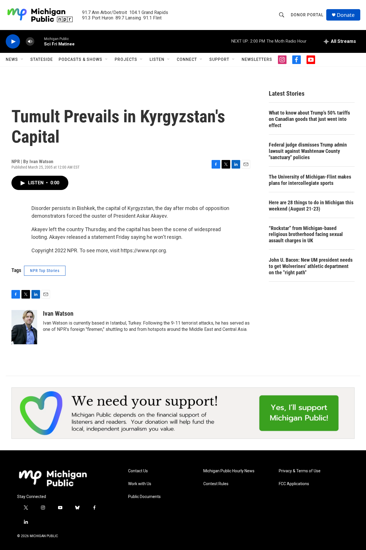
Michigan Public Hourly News (228, 471)
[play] (12, 41)
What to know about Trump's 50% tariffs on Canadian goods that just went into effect (309, 119)
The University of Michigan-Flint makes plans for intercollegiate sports (310, 180)
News (12, 59)
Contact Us (138, 471)
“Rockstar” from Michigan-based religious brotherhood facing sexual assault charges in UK (306, 234)
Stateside (41, 59)
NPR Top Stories (44, 270)
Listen (157, 59)
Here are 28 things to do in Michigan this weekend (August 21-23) (311, 205)
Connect (187, 59)
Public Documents (144, 497)
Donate (346, 15)
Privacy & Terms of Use (300, 471)
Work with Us (139, 484)
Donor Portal (307, 15)
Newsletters (257, 59)
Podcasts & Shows (80, 59)
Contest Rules (215, 484)
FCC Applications (294, 484)
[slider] (39, 41)
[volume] (30, 41)
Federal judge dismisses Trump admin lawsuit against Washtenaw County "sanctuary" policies (308, 151)
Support (219, 59)
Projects (126, 59)
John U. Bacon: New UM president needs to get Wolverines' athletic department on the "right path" (311, 266)
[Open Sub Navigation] (22, 59)
